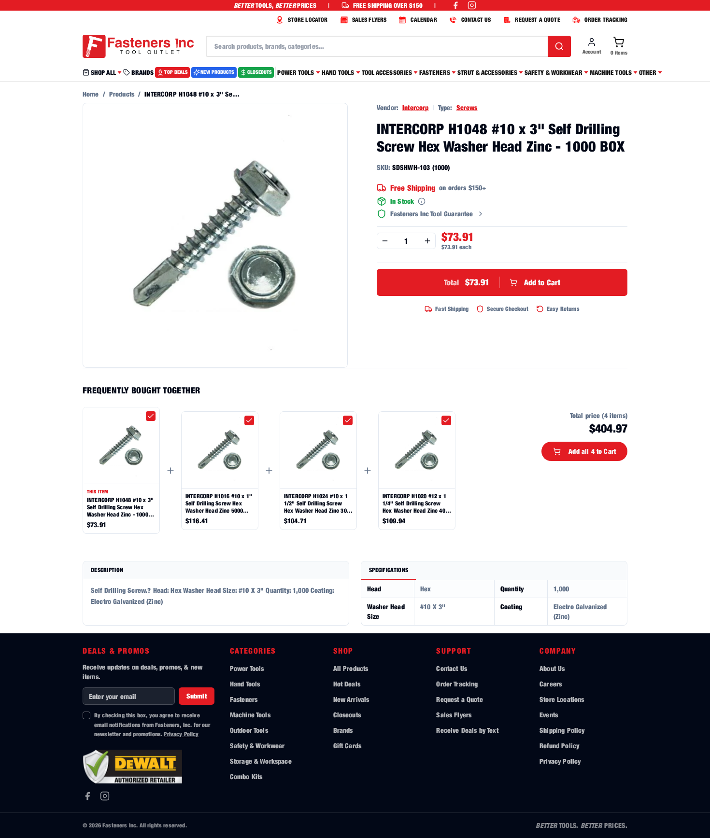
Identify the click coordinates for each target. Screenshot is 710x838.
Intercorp (415, 107)
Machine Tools (250, 715)
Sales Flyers (453, 715)
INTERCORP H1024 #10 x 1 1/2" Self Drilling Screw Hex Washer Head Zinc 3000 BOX (318, 503)
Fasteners (243, 699)
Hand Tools (245, 684)
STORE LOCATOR (307, 19)
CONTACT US (476, 19)
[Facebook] (87, 796)
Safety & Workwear (257, 745)
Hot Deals (346, 684)
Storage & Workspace (261, 761)
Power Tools (247, 668)
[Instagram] (105, 796)
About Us (552, 668)
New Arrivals (351, 699)
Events (549, 715)
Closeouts (347, 715)
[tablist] (494, 570)
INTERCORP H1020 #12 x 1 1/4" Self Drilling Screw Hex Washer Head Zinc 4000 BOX (417, 503)
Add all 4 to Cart (592, 451)
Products (121, 94)
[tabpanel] (494, 602)
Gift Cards (347, 745)
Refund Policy (559, 745)
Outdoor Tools (249, 730)
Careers (551, 684)
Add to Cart (502, 282)
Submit (196, 696)
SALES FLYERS (369, 19)
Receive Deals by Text (467, 730)
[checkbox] (151, 416)
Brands (343, 730)
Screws (467, 107)
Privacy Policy (181, 734)
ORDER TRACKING (605, 19)
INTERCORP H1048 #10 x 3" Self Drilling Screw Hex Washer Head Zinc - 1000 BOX (120, 507)
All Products (351, 668)
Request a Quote (459, 699)
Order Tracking (457, 684)
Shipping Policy (562, 730)
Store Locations (562, 699)
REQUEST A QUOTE (537, 19)
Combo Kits (246, 776)
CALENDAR (424, 19)
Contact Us (451, 668)
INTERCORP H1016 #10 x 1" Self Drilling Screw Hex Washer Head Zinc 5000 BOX (218, 503)
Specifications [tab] (388, 569)
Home (91, 94)
